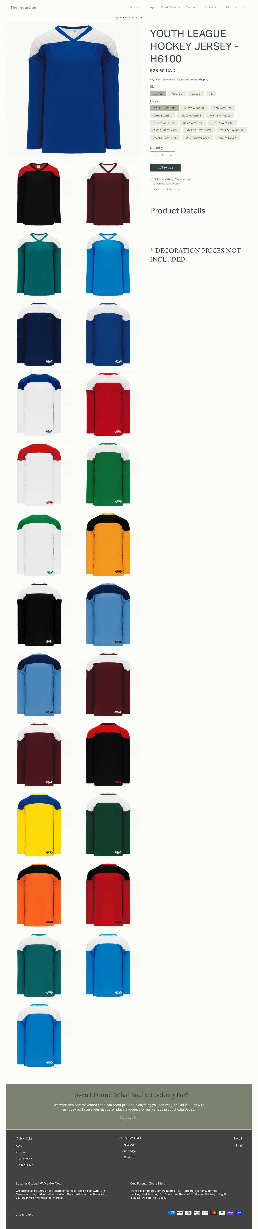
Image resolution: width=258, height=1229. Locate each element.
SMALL (158, 93)
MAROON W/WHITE (199, 130)
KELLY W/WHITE (191, 115)
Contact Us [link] (129, 1117)
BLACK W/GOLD (164, 123)
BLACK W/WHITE (222, 123)
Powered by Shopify (140, 1227)
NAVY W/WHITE (193, 123)
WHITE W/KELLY (220, 115)
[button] (150, 7)
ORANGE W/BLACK (198, 137)
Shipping (21, 1152)
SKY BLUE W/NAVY (166, 130)
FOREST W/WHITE (165, 137)
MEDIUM (177, 93)
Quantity (156, 148)
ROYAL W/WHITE (164, 108)
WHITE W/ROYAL (194, 108)
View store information (167, 189)
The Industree (123, 1227)
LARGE (196, 93)
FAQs (19, 1146)
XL (211, 93)
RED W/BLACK (227, 137)
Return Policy (24, 1158)
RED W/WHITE (223, 108)
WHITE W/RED (162, 115)
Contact (129, 1157)
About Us (129, 1144)
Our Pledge (129, 1150)
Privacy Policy (24, 1164)
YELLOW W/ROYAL (232, 130)
